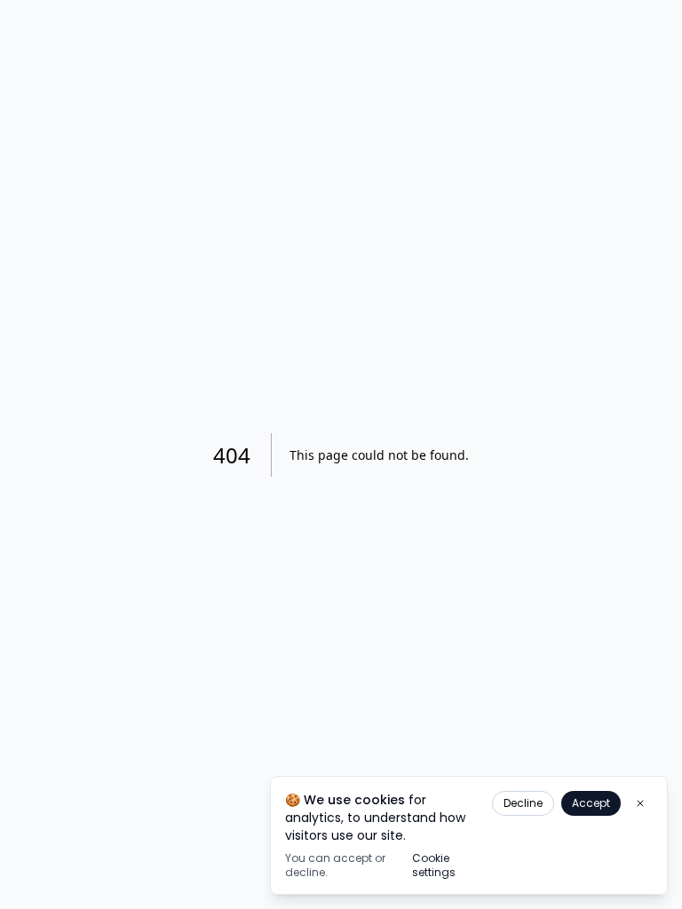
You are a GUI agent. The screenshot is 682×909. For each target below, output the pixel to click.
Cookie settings (434, 865)
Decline (523, 802)
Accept (591, 802)
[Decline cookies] (640, 803)
